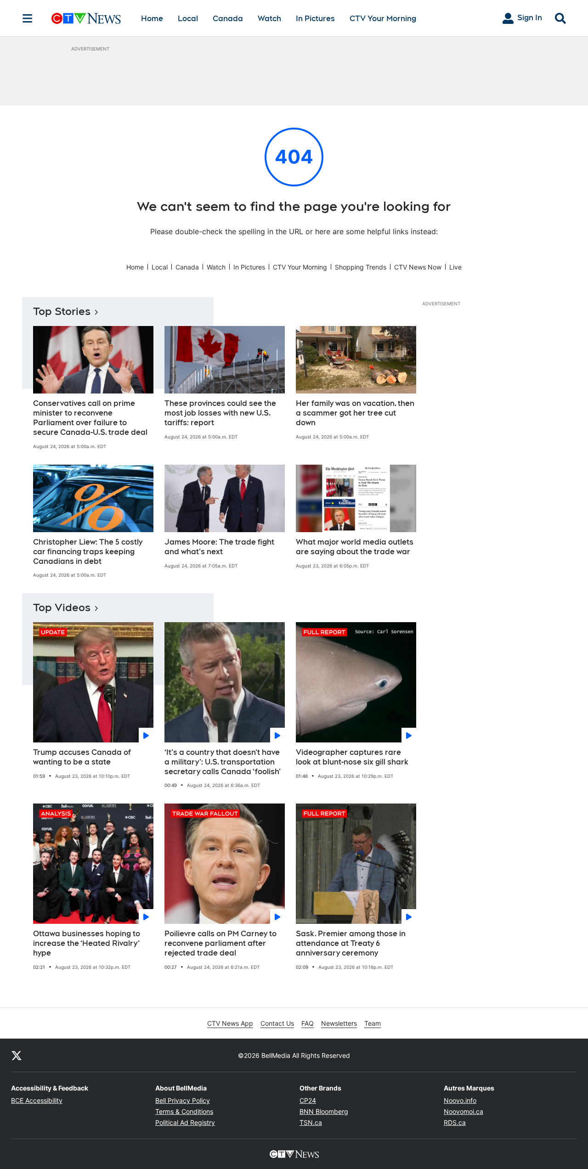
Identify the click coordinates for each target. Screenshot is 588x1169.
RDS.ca (455, 1122)
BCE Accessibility (36, 1100)
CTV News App (230, 1023)
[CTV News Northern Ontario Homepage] (86, 18)
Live (455, 267)
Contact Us (277, 1023)
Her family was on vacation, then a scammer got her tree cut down (355, 413)
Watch (269, 18)
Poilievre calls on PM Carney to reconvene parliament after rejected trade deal (220, 943)
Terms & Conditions (184, 1111)
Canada (228, 18)
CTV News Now (417, 267)
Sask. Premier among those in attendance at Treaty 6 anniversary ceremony (351, 943)
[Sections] (27, 18)
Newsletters (339, 1023)
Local (188, 18)
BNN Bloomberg (324, 1111)
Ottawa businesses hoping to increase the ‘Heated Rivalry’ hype (86, 943)
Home (152, 18)
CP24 (308, 1100)
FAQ (307, 1023)
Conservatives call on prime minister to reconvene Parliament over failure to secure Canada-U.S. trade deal (90, 417)
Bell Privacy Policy (182, 1100)
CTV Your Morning (383, 18)
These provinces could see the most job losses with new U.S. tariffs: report (220, 413)
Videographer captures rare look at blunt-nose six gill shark (352, 757)
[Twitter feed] (16, 1055)
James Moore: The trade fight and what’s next (219, 547)
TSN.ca (311, 1122)
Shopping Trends (360, 267)
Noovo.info (460, 1100)
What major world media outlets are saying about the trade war (354, 547)
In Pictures (315, 18)
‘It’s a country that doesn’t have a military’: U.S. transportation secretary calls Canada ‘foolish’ (222, 762)
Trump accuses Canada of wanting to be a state (82, 757)
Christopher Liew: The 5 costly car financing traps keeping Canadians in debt (87, 552)
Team (372, 1023)
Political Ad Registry (185, 1122)
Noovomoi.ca (463, 1111)
